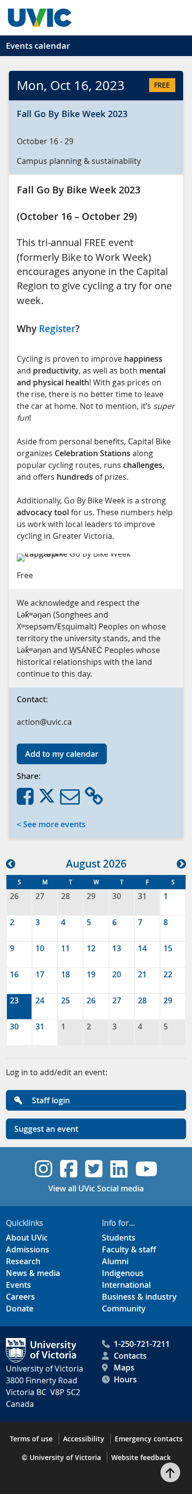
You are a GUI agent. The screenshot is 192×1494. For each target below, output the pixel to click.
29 (91, 896)
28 (65, 896)
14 (142, 948)
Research (23, 1261)
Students (118, 1237)
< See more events (51, 824)
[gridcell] (19, 1007)
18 (65, 974)
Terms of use (31, 1438)
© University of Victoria (61, 1457)
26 (14, 896)
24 (39, 1000)
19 (91, 974)
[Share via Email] (70, 795)
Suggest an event (46, 1128)
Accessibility (83, 1438)
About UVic (27, 1237)
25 (65, 1000)
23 (14, 1000)
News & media (33, 1273)
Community (124, 1308)
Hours (125, 1379)
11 (65, 948)
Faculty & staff (129, 1249)
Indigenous (123, 1273)
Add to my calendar (61, 753)
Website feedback (141, 1457)
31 (142, 896)
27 (39, 896)
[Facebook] (25, 795)
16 (14, 974)
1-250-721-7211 (142, 1343)
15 (167, 948)
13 (116, 948)
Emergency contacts (149, 1438)
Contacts (130, 1355)
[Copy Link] (94, 795)
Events (18, 1284)
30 (116, 896)
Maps (124, 1367)
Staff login (50, 1100)
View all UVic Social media (96, 1188)
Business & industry (139, 1296)
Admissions (27, 1249)
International (126, 1284)
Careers (20, 1296)
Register (57, 328)
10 (39, 948)
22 (167, 974)
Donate (19, 1308)
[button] (10, 863)
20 (116, 974)
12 (91, 948)
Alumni (115, 1261)
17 (39, 974)
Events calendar (38, 45)
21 (142, 974)
